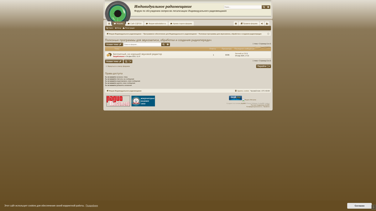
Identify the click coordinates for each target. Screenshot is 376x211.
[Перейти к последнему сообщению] (247, 53)
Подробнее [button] (92, 205)
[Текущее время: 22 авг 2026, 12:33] (268, 34)
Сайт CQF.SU (136, 24)
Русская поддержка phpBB (260, 105)
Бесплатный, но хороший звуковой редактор (137, 53)
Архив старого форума (182, 24)
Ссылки (109, 24)
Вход (119, 28)
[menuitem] (236, 23)
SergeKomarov (119, 56)
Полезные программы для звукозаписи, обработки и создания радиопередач (158, 40)
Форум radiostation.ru (157, 24)
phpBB (243, 103)
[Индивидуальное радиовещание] (119, 9)
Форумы (120, 24)
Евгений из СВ (240, 53)
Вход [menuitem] (262, 24)
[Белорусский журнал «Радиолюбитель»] (118, 101)
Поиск (110, 28)
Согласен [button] (359, 206)
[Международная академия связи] (143, 101)
